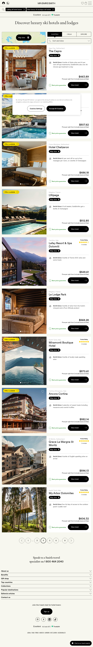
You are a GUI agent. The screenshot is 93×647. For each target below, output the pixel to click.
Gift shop (5, 578)
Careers (47, 632)
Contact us (5, 597)
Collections (5, 586)
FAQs (33, 632)
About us (5, 571)
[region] (46, 104)
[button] (69, 40)
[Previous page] (21, 540)
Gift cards (53, 632)
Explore (84, 34)
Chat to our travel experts (82, 643)
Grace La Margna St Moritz (61, 443)
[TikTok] (55, 619)
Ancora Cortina (58, 393)
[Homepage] (46, 3)
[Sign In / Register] (3, 3)
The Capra (55, 51)
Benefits (4, 575)
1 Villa (69, 34)
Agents (41, 632)
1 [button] (20, 88)
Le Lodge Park (57, 294)
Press (37, 632)
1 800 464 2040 (54, 561)
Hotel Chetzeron (59, 147)
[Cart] (86, 3)
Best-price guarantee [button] (59, 85)
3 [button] (24, 88)
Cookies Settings (36, 108)
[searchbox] (74, 9)
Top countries (6, 582)
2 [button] (22, 88)
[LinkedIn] (49, 619)
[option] (24, 67)
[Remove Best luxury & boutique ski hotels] (53, 9)
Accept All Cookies (56, 108)
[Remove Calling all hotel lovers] (24, 9)
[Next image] (43, 68)
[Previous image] (5, 68)
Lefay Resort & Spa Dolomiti (60, 244)
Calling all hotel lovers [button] (14, 9)
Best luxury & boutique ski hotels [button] (39, 9)
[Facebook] (43, 619)
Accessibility (62, 632)
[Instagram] (37, 619)
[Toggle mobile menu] (90, 3)
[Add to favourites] (43, 49)
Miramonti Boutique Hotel (61, 344)
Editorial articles (8, 593)
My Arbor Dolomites (61, 493)
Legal (29, 632)
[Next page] (71, 540)
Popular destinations (9, 590)
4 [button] (26, 88)
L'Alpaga (54, 195)
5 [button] (27, 88)
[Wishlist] (82, 3)
